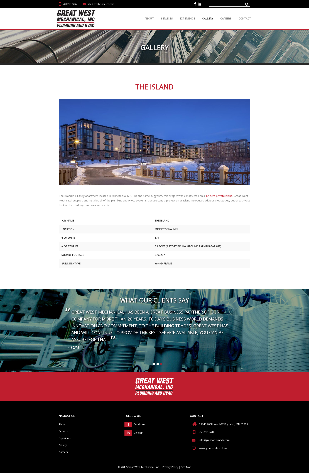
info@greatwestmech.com (101, 4)
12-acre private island (219, 196)
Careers (225, 18)
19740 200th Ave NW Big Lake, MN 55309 (223, 424)
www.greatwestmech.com (214, 448)
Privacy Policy (170, 467)
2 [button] (158, 364)
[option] (154, 330)
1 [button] (154, 364)
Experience (187, 18)
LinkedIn (137, 432)
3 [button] (161, 364)
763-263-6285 (70, 4)
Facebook (138, 424)
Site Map (186, 467)
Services (167, 18)
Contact (245, 18)
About (149, 18)
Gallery (207, 18)
